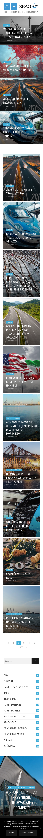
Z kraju (8, 740)
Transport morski (14, 734)
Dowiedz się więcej (28, 833)
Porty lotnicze (12, 704)
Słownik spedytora (15, 716)
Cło (6, 675)
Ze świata (9, 745)
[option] (21, 786)
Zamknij (11, 833)
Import (8, 693)
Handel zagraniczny (16, 687)
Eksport (8, 681)
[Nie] (40, 828)
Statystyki (10, 722)
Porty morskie (12, 710)
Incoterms (10, 698)
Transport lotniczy (15, 728)
